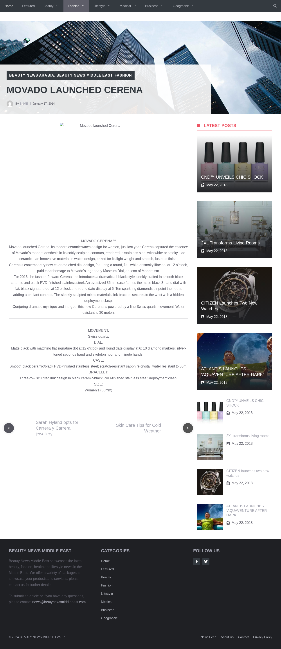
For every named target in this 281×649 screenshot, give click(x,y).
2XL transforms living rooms (230, 242)
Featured (28, 6)
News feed (208, 637)
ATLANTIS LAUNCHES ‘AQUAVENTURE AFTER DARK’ (246, 510)
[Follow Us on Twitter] (205, 561)
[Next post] (188, 428)
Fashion (73, 6)
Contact (243, 637)
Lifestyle (99, 6)
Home (8, 6)
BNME (24, 103)
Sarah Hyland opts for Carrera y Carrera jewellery (57, 428)
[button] (275, 6)
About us (227, 637)
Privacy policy (262, 637)
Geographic (181, 6)
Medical (125, 6)
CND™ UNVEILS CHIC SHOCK (232, 177)
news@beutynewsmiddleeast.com (59, 602)
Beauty (48, 6)
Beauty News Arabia (31, 75)
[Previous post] (8, 428)
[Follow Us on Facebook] (196, 561)
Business (152, 6)
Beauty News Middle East (84, 75)
